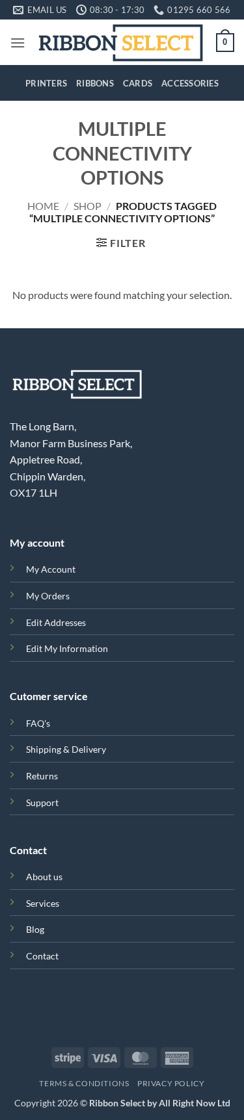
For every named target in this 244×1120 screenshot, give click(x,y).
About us (44, 876)
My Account (50, 569)
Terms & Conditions (84, 1083)
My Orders (48, 595)
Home (43, 206)
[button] (17, 43)
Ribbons (95, 83)
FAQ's (38, 723)
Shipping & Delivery (66, 749)
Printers (46, 83)
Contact (42, 955)
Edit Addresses (56, 622)
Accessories (190, 83)
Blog (35, 929)
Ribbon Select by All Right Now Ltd (159, 1102)
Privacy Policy (171, 1083)
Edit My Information (67, 648)
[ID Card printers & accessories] (120, 42)
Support (42, 802)
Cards (137, 83)
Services (42, 903)
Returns (42, 775)
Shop (88, 206)
